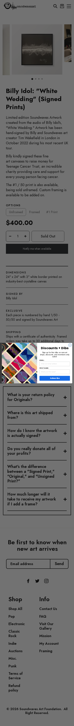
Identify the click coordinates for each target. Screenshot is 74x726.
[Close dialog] (69, 345)
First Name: (44, 368)
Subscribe (54, 378)
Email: (41, 360)
